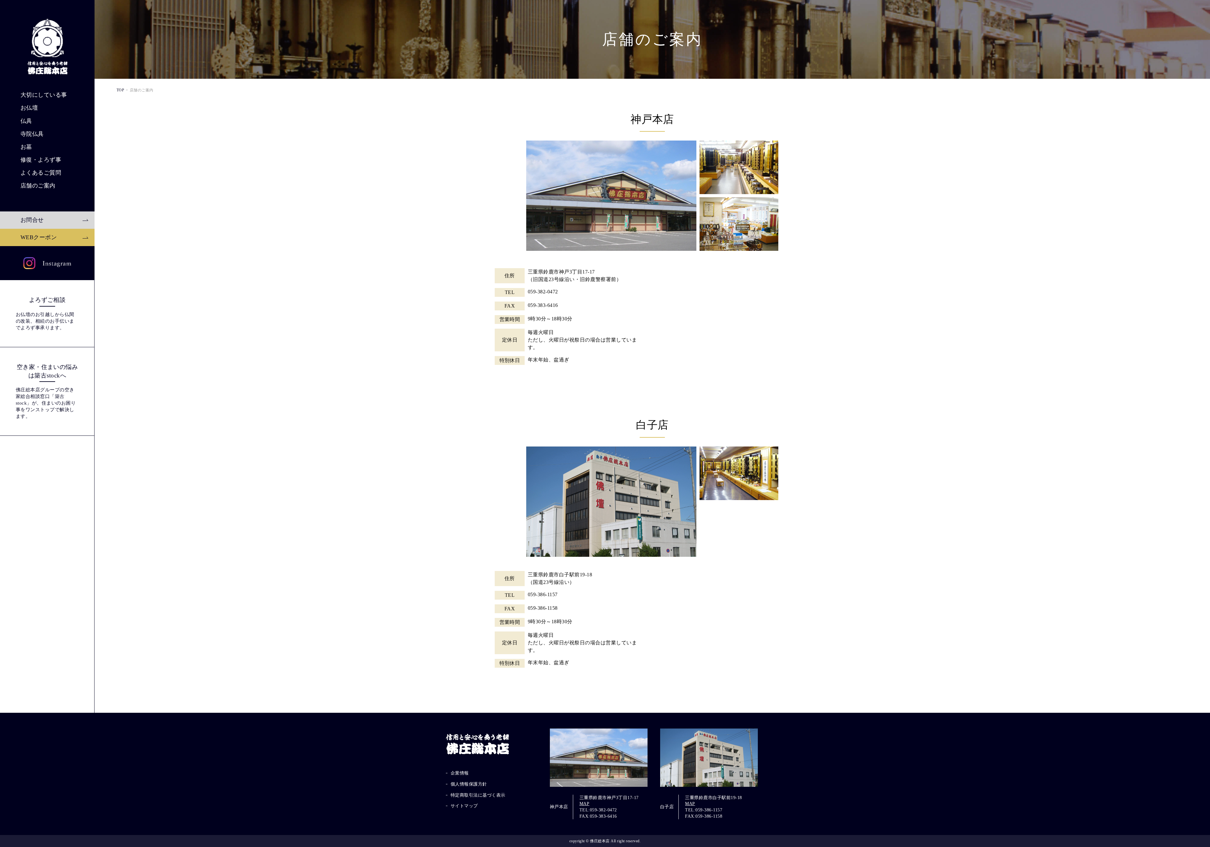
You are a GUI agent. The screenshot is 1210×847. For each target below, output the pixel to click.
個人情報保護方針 (469, 784)
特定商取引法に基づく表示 (478, 795)
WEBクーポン (38, 237)
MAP (584, 803)
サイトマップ (464, 806)
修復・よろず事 (40, 160)
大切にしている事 (43, 95)
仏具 (26, 121)
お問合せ (32, 220)
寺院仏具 (32, 134)
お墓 (26, 147)
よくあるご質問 (40, 173)
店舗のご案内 (37, 185)
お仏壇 (29, 108)
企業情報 (460, 773)
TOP (120, 90)
